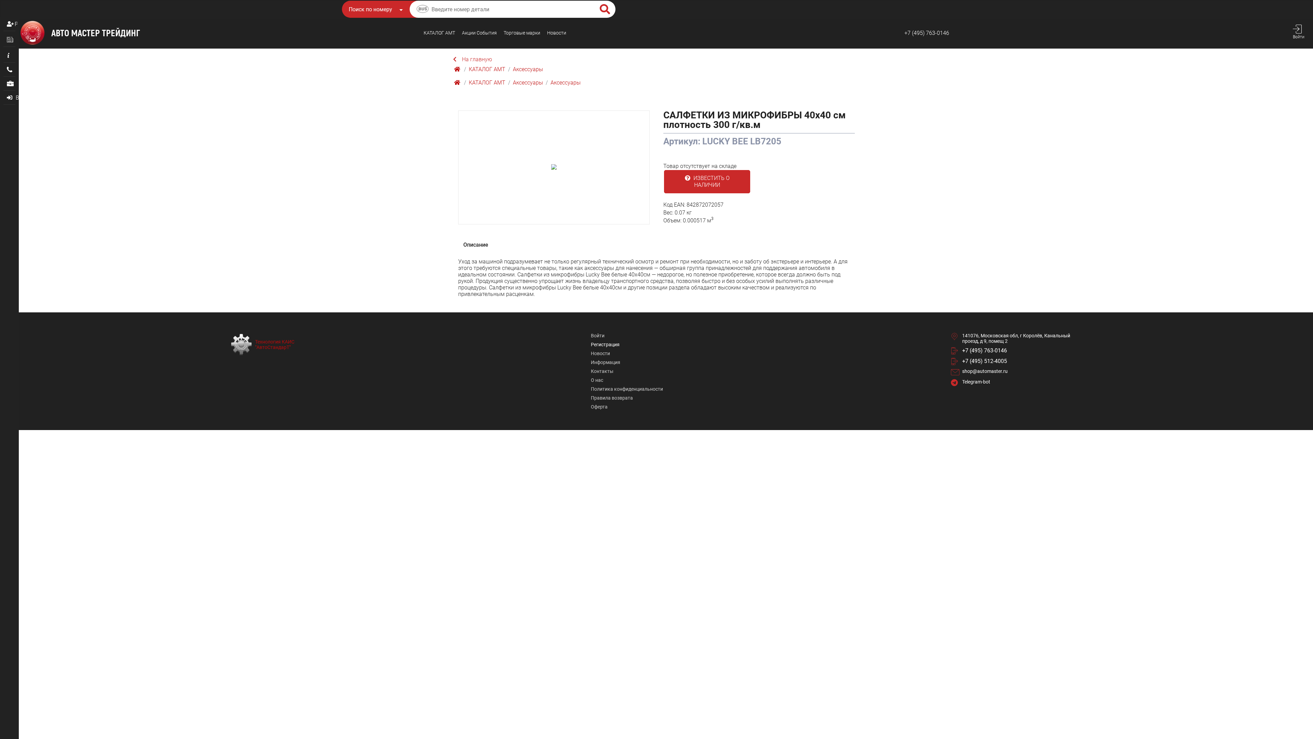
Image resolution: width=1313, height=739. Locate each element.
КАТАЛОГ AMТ (439, 33)
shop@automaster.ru (985, 371)
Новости (556, 33)
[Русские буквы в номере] (422, 10)
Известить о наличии (711, 181)
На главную (477, 59)
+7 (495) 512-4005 (984, 361)
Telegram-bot (976, 382)
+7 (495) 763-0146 (926, 33)
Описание (475, 245)
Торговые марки (522, 33)
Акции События (479, 33)
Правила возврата (612, 398)
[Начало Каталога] (457, 69)
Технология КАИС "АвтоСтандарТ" (274, 344)
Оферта (599, 407)
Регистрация (16, 24)
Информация (605, 362)
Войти (598, 335)
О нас (597, 380)
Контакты (602, 371)
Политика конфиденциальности (627, 389)
